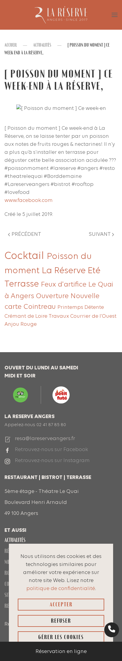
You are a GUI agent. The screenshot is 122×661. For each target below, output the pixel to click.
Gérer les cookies (61, 637)
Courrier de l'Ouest (93, 316)
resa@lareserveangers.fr (45, 439)
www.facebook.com (28, 200)
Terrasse (22, 284)
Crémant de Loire (26, 316)
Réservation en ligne (61, 651)
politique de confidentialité (60, 589)
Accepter (61, 604)
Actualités (14, 540)
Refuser (61, 621)
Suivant (100, 234)
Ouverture (53, 296)
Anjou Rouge (20, 324)
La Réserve (65, 271)
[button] (115, 15)
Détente (94, 307)
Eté (94, 271)
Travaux (59, 316)
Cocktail (25, 256)
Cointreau (40, 307)
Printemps (70, 307)
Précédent (26, 234)
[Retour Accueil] (61, 15)
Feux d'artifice (64, 284)
